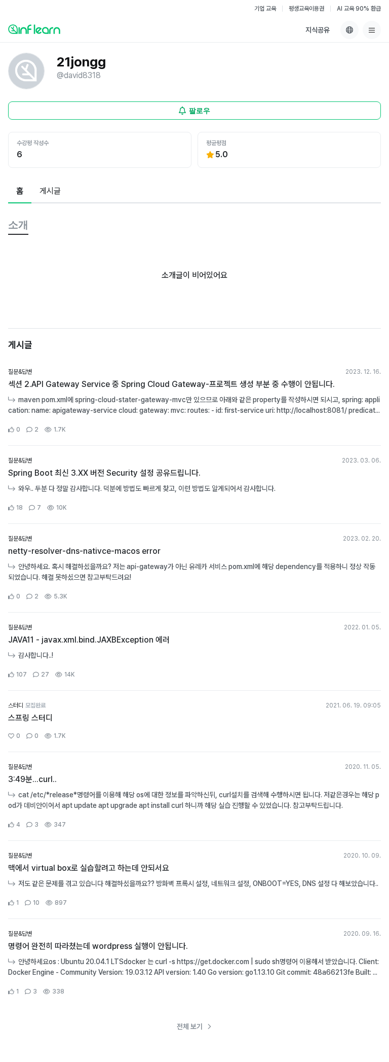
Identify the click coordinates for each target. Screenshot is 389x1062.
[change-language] (349, 30)
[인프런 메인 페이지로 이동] (34, 29)
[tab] (19, 191)
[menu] (372, 30)
